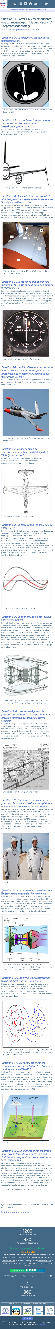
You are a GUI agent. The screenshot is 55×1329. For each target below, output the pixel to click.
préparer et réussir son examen (41, 1276)
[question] (20, 4)
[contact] (35, 4)
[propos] (30, 4)
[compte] (41, 4)
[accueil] (14, 4)
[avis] (46, 4)
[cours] (25, 4)
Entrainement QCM (21, 1276)
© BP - (8, 1276)
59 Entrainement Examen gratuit (15, 1212)
